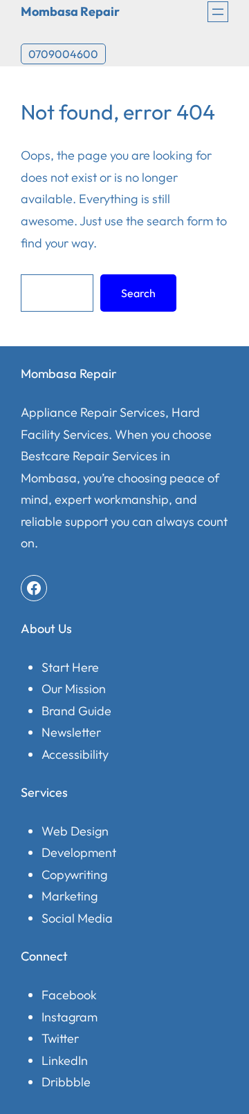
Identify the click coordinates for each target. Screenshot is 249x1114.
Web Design (75, 831)
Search (138, 293)
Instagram (70, 1017)
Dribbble (66, 1082)
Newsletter (71, 732)
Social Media (77, 918)
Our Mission (74, 689)
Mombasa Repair (70, 11)
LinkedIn (65, 1060)
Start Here (70, 667)
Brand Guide (76, 711)
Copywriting (74, 874)
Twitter (60, 1038)
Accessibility (75, 754)
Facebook (69, 995)
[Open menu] (218, 11)
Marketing (70, 896)
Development (79, 852)
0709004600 (63, 54)
